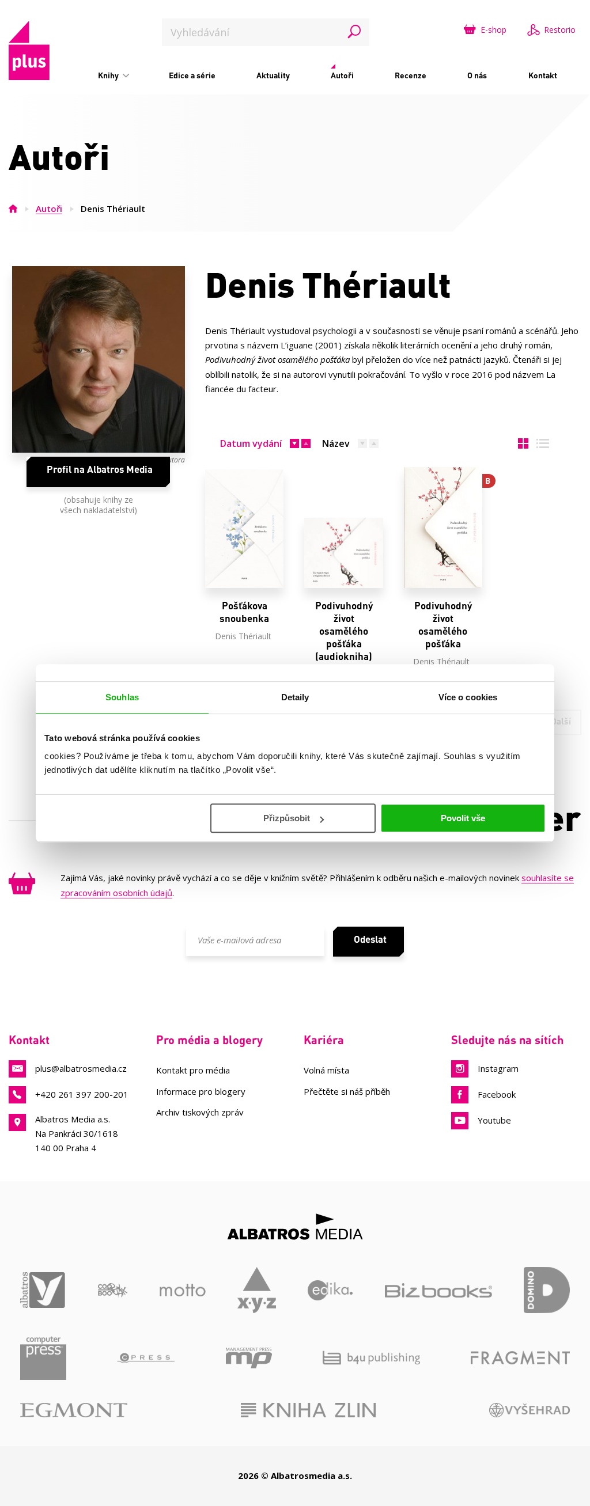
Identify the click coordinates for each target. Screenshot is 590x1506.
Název (336, 443)
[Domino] (546, 1290)
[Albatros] (43, 1290)
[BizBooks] (438, 1290)
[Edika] (330, 1290)
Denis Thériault (243, 636)
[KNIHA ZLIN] (308, 1410)
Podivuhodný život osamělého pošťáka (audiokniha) (344, 631)
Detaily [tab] (295, 697)
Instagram (498, 1068)
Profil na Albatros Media (100, 469)
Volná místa (326, 1070)
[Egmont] (74, 1410)
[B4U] (371, 1358)
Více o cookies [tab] (467, 697)
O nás (477, 75)
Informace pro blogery (200, 1091)
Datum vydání (251, 443)
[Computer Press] (43, 1358)
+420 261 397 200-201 (81, 1094)
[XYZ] (257, 1290)
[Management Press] (248, 1358)
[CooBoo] (112, 1290)
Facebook (497, 1094)
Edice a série (192, 75)
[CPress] (145, 1358)
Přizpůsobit (286, 818)
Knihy (109, 75)
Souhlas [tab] (122, 697)
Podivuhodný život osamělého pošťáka (443, 625)
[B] (443, 528)
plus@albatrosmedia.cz (81, 1068)
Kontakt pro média (193, 1070)
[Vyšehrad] (530, 1410)
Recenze (410, 75)
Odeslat (370, 938)
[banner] (29, 50)
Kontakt (542, 75)
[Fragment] (520, 1358)
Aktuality (273, 75)
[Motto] (182, 1290)
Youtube (494, 1120)
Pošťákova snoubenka (244, 612)
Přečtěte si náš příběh (347, 1091)
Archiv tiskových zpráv (200, 1112)
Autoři (342, 75)
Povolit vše (463, 818)
